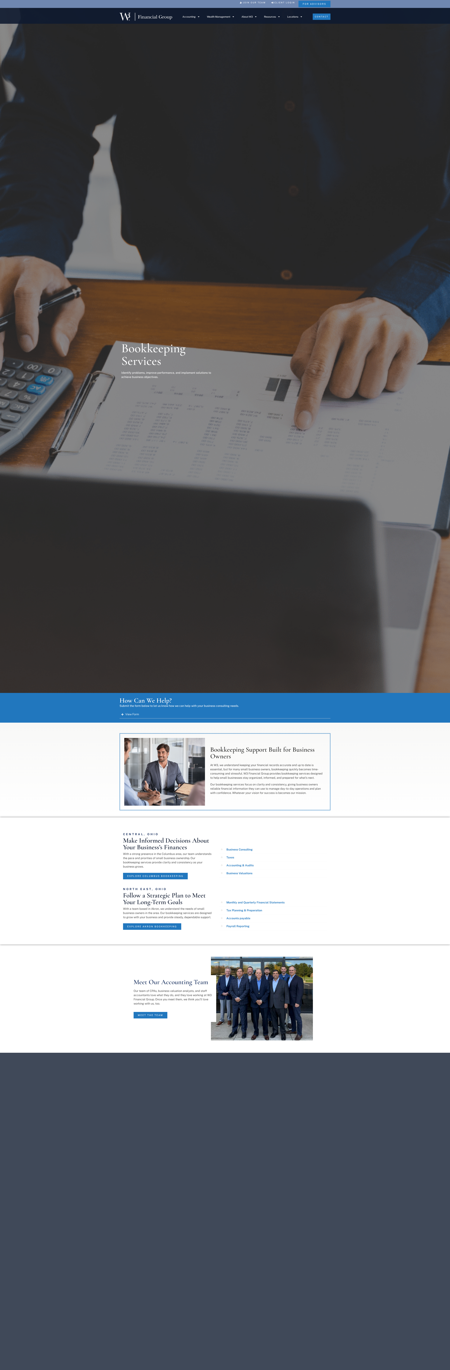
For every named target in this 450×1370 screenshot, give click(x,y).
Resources (270, 16)
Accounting (189, 16)
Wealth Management (218, 16)
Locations (292, 16)
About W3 (247, 16)
